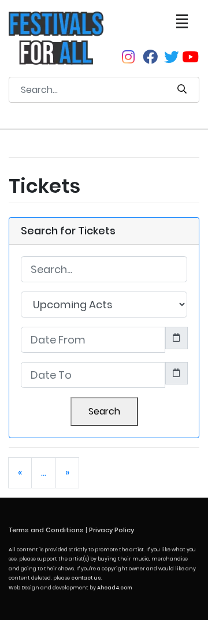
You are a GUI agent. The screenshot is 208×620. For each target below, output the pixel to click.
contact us (86, 577)
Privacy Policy (111, 530)
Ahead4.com (114, 587)
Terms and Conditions (46, 530)
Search (104, 411)
